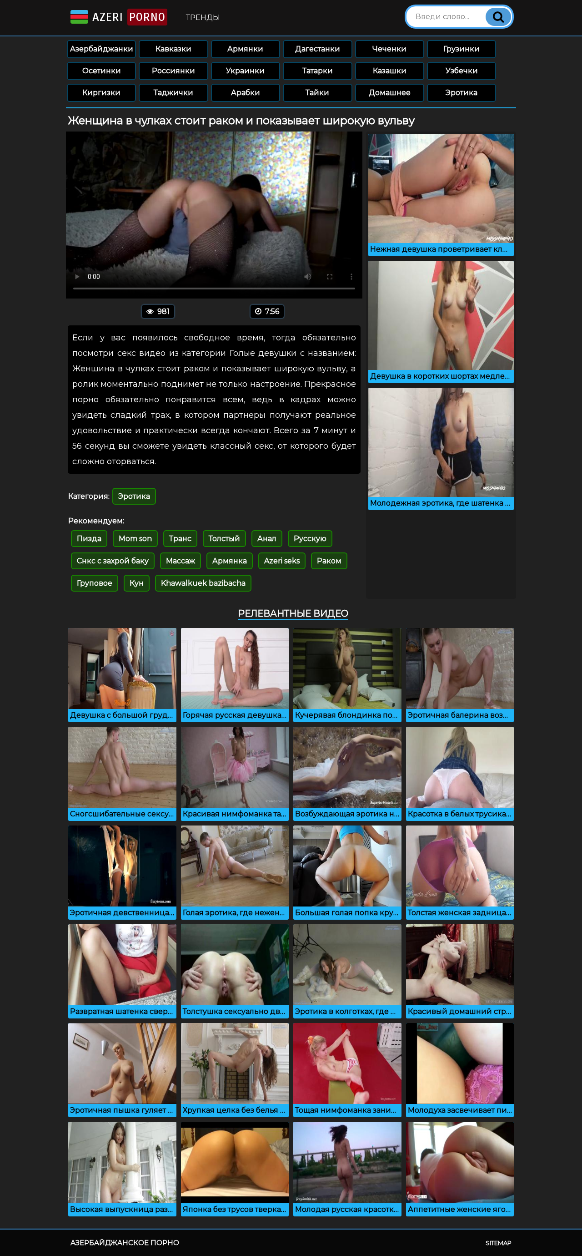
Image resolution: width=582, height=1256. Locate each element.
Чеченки (389, 49)
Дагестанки (317, 49)
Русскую (310, 538)
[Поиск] (498, 17)
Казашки (389, 70)
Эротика (461, 92)
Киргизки (101, 92)
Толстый (224, 538)
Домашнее (390, 92)
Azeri (127, 17)
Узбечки (462, 70)
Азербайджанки (101, 49)
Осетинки (101, 70)
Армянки (245, 49)
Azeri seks (282, 561)
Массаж (180, 561)
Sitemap (499, 1242)
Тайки (317, 92)
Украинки (245, 70)
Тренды (203, 17)
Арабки (245, 92)
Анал (266, 538)
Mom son (135, 538)
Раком (329, 561)
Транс (180, 538)
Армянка (229, 561)
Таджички (173, 92)
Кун (137, 583)
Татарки (317, 70)
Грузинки (461, 49)
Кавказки (173, 49)
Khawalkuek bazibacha (203, 583)
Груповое (94, 583)
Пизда (89, 538)
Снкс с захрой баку (113, 561)
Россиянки (173, 70)
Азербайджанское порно (124, 1242)
